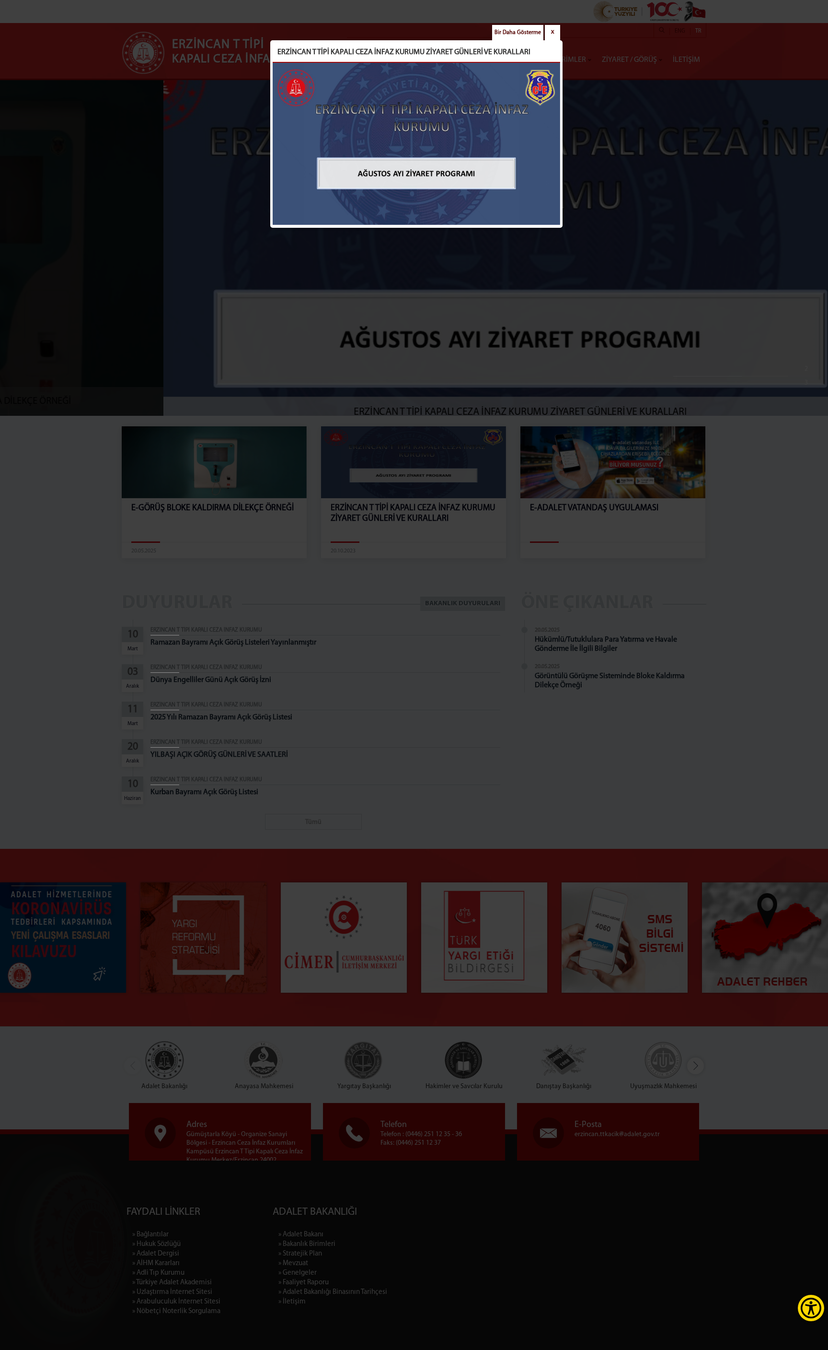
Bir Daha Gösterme (517, 32)
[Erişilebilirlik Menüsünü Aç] (811, 1308)
